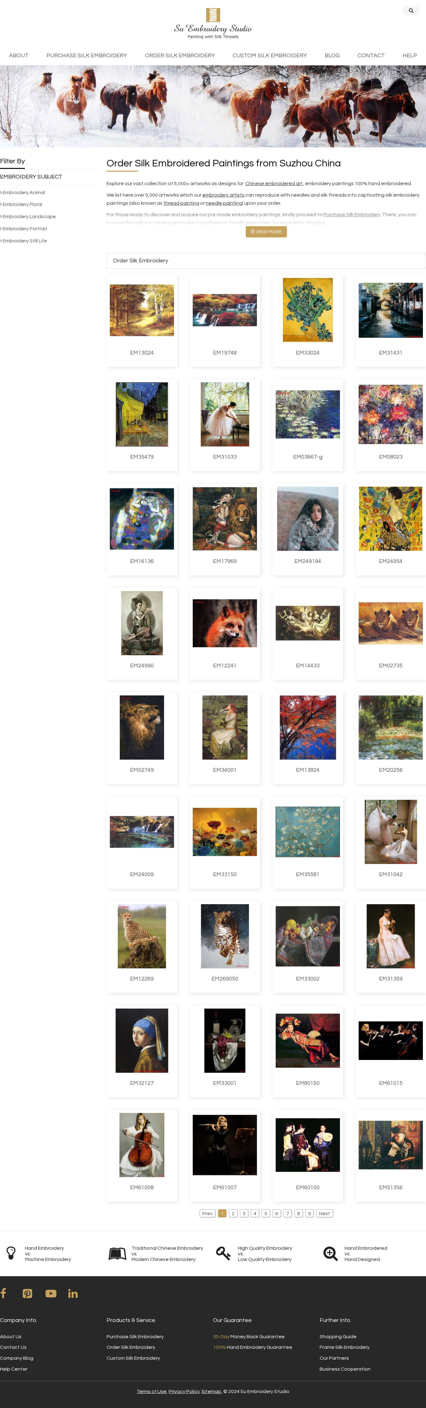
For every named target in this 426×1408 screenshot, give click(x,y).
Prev (207, 1213)
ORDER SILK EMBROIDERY (180, 56)
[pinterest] (34, 1296)
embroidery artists (223, 195)
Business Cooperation (345, 1369)
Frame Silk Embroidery (345, 1347)
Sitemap (211, 1391)
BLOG (332, 56)
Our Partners (334, 1358)
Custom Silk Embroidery (133, 1358)
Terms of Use (152, 1391)
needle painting (224, 203)
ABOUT (19, 56)
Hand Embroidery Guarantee (252, 1347)
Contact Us (13, 1347)
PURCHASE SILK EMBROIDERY (86, 56)
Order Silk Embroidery (131, 1347)
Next (324, 1213)
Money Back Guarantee (249, 1336)
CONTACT (371, 56)
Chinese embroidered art (274, 183)
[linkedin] (79, 1296)
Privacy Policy (184, 1391)
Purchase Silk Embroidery (351, 214)
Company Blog (16, 1358)
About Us (11, 1336)
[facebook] (11, 1296)
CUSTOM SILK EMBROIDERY (270, 56)
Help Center (13, 1369)
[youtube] (56, 1296)
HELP (410, 56)
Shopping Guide (338, 1336)
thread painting (181, 203)
